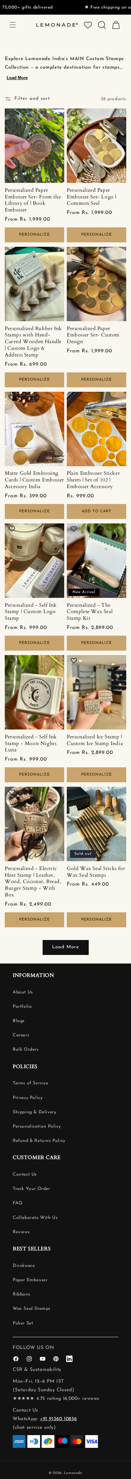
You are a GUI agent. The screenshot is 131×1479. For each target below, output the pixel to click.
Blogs (19, 1021)
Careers (21, 1035)
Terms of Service (30, 1083)
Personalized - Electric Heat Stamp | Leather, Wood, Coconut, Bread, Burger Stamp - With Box (33, 881)
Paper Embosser (30, 1280)
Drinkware (24, 1265)
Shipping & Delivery (34, 1112)
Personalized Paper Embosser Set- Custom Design (93, 335)
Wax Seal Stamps (32, 1308)
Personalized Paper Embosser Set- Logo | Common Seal (91, 197)
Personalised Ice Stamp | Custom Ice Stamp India (95, 740)
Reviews (21, 1232)
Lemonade (73, 1473)
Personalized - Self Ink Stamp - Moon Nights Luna (31, 743)
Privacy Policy (28, 1097)
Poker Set (23, 1323)
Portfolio (22, 1006)
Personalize (34, 235)
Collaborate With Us (35, 1217)
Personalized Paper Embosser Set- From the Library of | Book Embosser (33, 200)
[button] (13, 25)
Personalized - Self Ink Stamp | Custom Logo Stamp (31, 612)
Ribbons (21, 1294)
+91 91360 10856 (58, 1419)
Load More (17, 77)
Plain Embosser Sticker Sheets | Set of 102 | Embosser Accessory (93, 480)
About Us (23, 992)
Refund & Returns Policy (39, 1140)
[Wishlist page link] (88, 25)
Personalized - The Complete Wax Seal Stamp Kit (90, 612)
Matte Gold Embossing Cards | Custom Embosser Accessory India (34, 480)
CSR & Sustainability (37, 1369)
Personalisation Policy (37, 1126)
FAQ (18, 1203)
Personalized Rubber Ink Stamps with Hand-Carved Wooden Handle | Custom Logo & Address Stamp (33, 341)
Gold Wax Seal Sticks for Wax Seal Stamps (96, 872)
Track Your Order (31, 1188)
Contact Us (25, 1174)
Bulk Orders (26, 1049)
